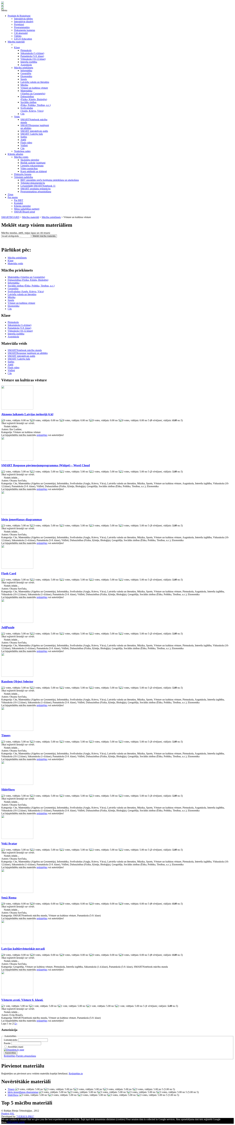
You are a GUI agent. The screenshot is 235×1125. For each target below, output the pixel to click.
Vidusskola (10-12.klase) (20, 330)
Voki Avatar (9, 843)
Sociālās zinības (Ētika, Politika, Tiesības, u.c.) (31, 285)
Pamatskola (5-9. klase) (19, 328)
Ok (8, 1122)
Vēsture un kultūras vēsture (21, 303)
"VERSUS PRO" (25, 1116)
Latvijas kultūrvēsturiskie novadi (23, 948)
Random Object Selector (17, 681)
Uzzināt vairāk (17, 1122)
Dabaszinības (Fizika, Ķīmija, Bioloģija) (28, 280)
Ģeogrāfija (13, 288)
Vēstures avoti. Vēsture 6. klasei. (22, 1000)
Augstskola (13, 336)
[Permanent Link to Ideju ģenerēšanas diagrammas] (17, 513)
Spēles (11, 361)
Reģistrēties (10, 1056)
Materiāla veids (15, 263)
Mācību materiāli (30, 217)
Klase (10, 260)
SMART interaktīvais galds (21, 356)
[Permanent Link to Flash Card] (17, 567)
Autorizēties (10, 1053)
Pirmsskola (13, 322)
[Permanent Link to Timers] (17, 730)
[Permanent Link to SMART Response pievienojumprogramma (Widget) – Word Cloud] (17, 459)
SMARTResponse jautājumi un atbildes (28, 353)
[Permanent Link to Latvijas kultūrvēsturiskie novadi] (17, 943)
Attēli (10, 364)
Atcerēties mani (15, 1046)
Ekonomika (13, 306)
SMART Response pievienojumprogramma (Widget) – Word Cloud (45, 465)
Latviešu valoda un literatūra (22, 294)
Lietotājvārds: (11, 1040)
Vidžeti (11, 370)
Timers (5, 735)
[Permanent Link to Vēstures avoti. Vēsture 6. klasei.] (17, 994)
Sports (11, 300)
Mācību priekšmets (51, 217)
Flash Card (8, 573)
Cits (10, 308)
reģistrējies (42, 435)
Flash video (13, 367)
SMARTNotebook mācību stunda (25, 350)
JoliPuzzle (7, 627)
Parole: (8, 1043)
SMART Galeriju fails (19, 358)
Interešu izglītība (16, 333)
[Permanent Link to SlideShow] (17, 784)
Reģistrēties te (76, 1073)
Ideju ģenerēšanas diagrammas (21, 519)
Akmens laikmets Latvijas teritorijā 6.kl (27, 414)
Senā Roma (8, 897)
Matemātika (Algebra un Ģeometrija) (26, 277)
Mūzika (11, 297)
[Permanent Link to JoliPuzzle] (17, 622)
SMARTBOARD (10, 217)
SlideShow (8, 789)
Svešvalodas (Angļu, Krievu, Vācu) (26, 291)
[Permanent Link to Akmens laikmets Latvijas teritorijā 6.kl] (17, 408)
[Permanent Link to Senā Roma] (17, 892)
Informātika (13, 282)
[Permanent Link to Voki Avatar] (17, 838)
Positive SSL (7, 1113)
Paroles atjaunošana (26, 1056)
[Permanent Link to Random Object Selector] (17, 675)
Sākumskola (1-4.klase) (19, 325)
